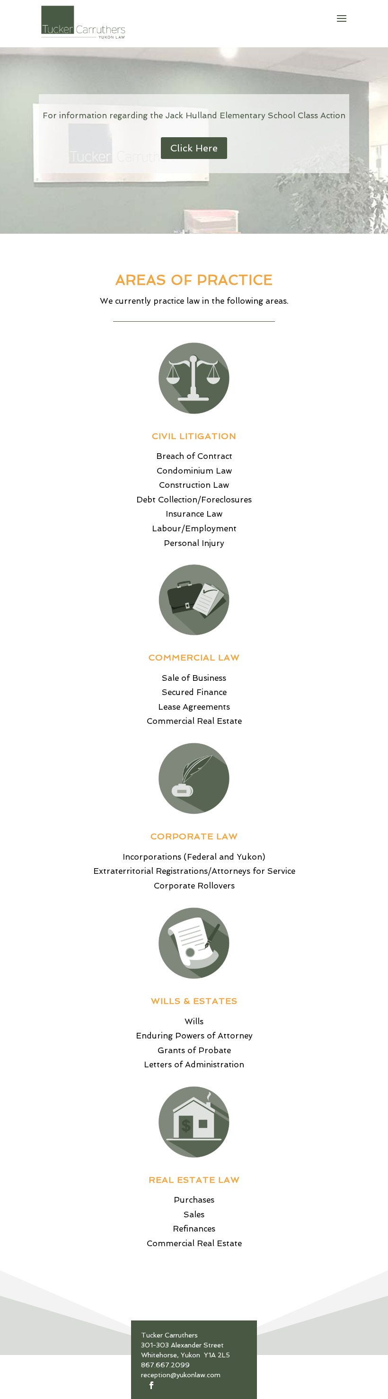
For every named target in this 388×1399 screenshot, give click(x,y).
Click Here (194, 148)
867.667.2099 (165, 1365)
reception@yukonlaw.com (180, 1375)
